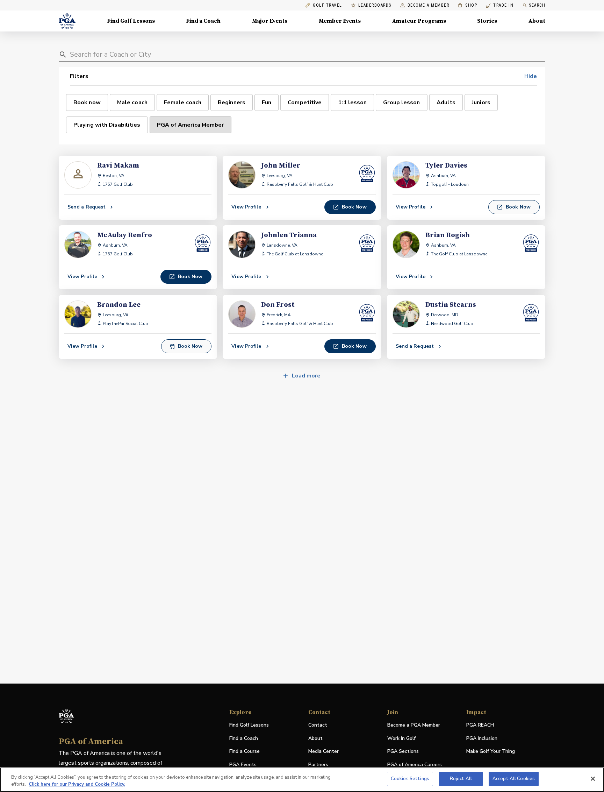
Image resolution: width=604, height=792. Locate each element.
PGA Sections (403, 751)
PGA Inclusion (481, 738)
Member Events (340, 20)
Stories (487, 20)
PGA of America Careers (414, 765)
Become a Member (429, 5)
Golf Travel (327, 5)
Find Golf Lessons (131, 20)
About (536, 20)
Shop (467, 5)
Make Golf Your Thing (490, 751)
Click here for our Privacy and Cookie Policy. (77, 784)
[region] (302, 779)
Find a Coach (203, 20)
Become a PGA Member (413, 725)
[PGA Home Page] (67, 20)
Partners (318, 764)
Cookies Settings (410, 779)
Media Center (323, 751)
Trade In (499, 5)
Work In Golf (401, 738)
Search (537, 5)
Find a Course (244, 751)
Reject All (461, 779)
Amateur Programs (419, 20)
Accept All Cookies (513, 779)
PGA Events (243, 764)
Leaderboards (374, 5)
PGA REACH (480, 725)
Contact (317, 725)
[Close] (593, 778)
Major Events (269, 20)
